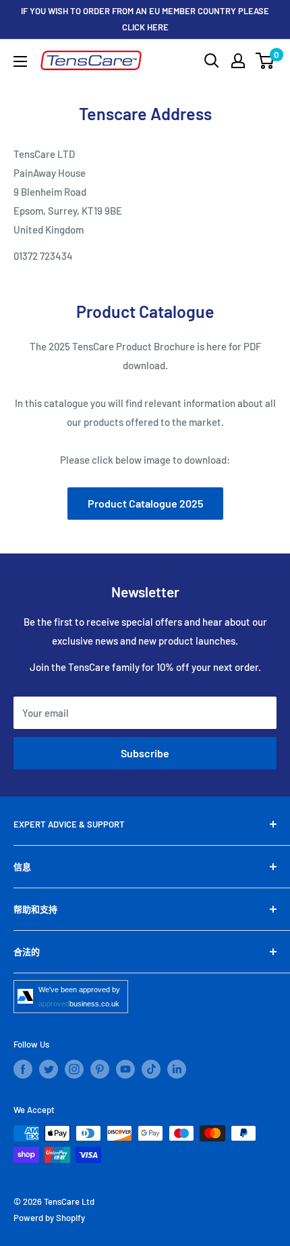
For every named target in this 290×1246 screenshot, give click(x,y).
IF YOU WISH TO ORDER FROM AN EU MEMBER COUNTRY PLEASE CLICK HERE (145, 18)
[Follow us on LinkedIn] (176, 1069)
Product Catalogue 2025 (145, 503)
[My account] (238, 60)
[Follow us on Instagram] (74, 1069)
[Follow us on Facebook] (22, 1069)
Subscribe (145, 753)
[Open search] (211, 60)
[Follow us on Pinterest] (99, 1069)
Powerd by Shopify (49, 1217)
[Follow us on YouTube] (125, 1069)
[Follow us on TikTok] (151, 1069)
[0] (265, 61)
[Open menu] (20, 61)
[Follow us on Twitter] (48, 1069)
